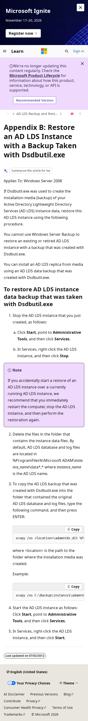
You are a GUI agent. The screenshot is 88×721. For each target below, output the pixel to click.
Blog (67, 694)
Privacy (31, 701)
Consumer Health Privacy (23, 707)
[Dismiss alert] (80, 7)
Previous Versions (44, 694)
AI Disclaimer (14, 694)
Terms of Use (62, 707)
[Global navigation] (4, 51)
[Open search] (66, 51)
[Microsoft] (44, 51)
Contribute (12, 701)
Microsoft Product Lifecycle (34, 75)
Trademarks (13, 714)
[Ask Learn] (72, 114)
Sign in (78, 51)
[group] (48, 538)
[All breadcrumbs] (8, 114)
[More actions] (80, 114)
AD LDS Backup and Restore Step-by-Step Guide (37, 113)
